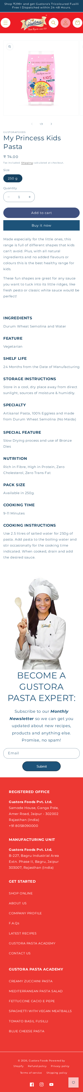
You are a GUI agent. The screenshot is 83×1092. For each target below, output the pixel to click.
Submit (42, 766)
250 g (13, 178)
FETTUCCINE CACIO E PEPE (32, 1001)
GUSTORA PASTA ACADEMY (32, 943)
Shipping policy (57, 1072)
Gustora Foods (38, 1060)
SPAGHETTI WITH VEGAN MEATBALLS (40, 1011)
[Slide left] (32, 124)
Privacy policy (60, 1066)
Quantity (10, 188)
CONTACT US (20, 953)
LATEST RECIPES (23, 933)
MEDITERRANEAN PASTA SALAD (36, 991)
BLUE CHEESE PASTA (26, 1031)
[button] (5, 23)
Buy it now (41, 225)
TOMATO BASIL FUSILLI (28, 1021)
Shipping (27, 162)
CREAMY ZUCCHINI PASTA (31, 981)
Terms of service (31, 1072)
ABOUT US (18, 903)
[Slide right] (51, 124)
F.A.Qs (14, 923)
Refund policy (37, 1066)
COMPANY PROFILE (25, 913)
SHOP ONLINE (21, 893)
